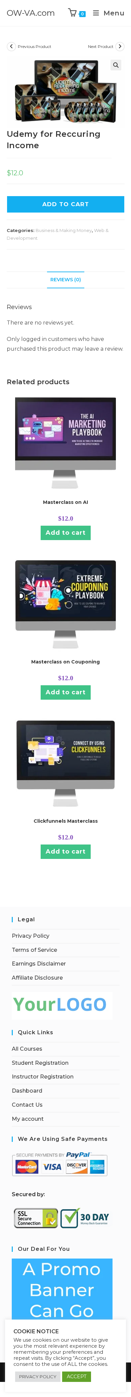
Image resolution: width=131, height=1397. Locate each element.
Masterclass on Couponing (65, 662)
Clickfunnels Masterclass (66, 821)
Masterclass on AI (65, 502)
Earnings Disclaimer (39, 964)
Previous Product (34, 46)
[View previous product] (11, 46)
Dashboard (27, 1091)
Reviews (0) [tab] (65, 280)
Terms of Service (34, 950)
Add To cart (65, 204)
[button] (116, 65)
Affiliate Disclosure (37, 978)
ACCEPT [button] (76, 1377)
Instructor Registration (43, 1076)
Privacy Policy (30, 936)
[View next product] (120, 46)
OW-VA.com (31, 13)
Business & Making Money (64, 230)
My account (28, 1119)
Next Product (101, 46)
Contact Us (27, 1105)
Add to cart (66, 532)
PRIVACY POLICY (37, 1376)
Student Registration (40, 1063)
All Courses (27, 1049)
